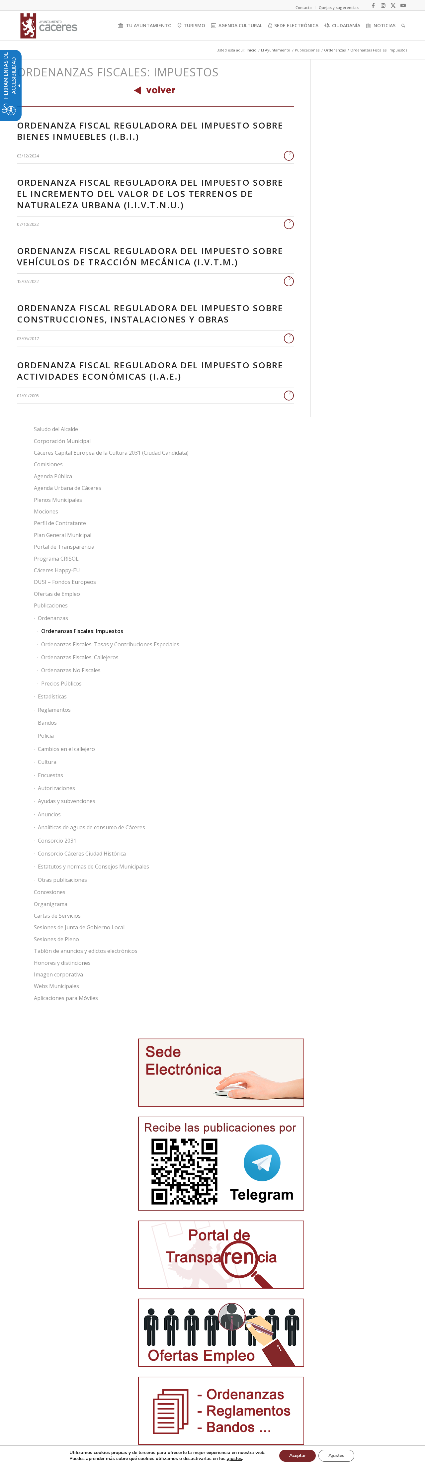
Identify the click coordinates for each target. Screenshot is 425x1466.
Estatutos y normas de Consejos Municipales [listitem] (93, 866)
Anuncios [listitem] (49, 814)
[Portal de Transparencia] (221, 1254)
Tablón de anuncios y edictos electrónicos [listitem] (85, 951)
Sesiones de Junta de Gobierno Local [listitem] (79, 927)
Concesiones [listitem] (49, 892)
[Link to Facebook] (373, 5)
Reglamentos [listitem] (54, 709)
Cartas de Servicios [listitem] (57, 915)
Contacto (304, 7)
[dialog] (212, 1455)
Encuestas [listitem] (50, 775)
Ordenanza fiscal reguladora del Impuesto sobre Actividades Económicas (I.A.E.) (150, 370)
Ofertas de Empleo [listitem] (57, 593)
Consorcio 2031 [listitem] (57, 840)
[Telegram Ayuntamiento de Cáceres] (221, 1163)
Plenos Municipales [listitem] (58, 500)
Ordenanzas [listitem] (53, 618)
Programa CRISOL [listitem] (56, 558)
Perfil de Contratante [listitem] (60, 523)
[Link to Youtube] (403, 5)
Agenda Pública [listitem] (53, 476)
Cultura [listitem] (47, 762)
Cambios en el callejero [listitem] (66, 749)
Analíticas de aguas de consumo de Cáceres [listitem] (91, 827)
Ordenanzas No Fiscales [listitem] (71, 670)
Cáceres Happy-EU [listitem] (57, 570)
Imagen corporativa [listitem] (58, 974)
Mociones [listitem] (46, 511)
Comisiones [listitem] (48, 464)
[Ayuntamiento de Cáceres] (49, 25)
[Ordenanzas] (155, 90)
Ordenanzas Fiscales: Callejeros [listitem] (80, 657)
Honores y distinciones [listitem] (62, 962)
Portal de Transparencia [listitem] (64, 546)
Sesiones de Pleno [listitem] (56, 939)
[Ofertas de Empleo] (221, 1332)
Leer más (289, 156)
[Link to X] (393, 5)
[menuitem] (145, 25)
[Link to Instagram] (383, 5)
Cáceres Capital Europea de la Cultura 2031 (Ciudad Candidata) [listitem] (111, 452)
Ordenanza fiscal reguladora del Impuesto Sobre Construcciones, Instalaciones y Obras (150, 313)
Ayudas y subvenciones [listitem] (66, 801)
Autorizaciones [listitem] (56, 788)
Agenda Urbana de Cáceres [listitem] (67, 488)
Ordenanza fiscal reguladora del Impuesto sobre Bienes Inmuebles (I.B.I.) (150, 130)
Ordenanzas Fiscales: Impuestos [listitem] (82, 631)
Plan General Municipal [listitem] (62, 535)
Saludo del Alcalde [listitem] (56, 429)
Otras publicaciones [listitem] (62, 879)
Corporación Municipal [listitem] (62, 441)
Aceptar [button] (297, 1455)
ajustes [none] (234, 1459)
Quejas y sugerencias (339, 7)
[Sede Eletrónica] (221, 1072)
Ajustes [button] (336, 1455)
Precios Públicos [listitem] (61, 683)
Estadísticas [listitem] (52, 696)
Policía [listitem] (46, 735)
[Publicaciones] (221, 1410)
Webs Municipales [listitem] (56, 986)
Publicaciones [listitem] (51, 605)
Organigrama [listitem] (50, 904)
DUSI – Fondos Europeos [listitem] (65, 582)
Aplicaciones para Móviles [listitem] (66, 998)
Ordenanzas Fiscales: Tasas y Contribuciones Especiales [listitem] (110, 644)
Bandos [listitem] (47, 722)
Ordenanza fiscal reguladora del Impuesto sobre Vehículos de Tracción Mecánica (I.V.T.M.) (150, 256)
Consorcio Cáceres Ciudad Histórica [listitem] (82, 853)
